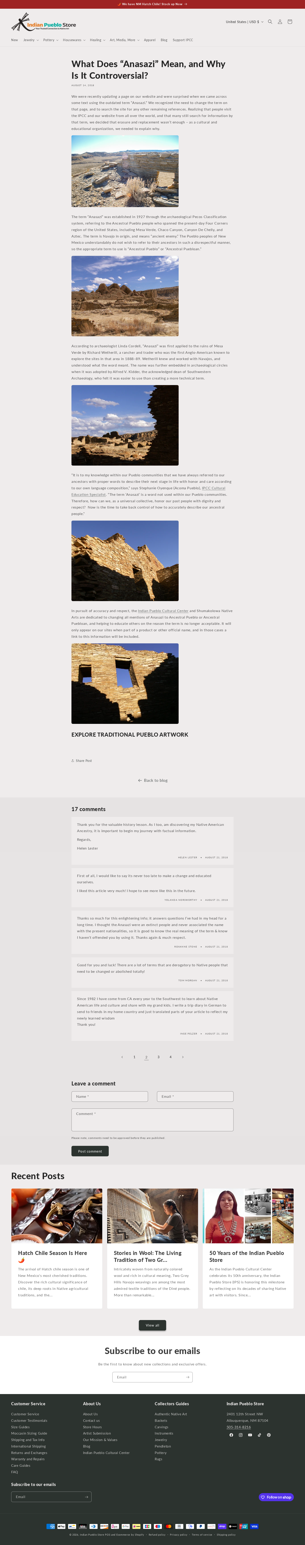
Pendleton (163, 1446)
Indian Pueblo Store (92, 1534)
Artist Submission (97, 1433)
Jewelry (161, 1439)
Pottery (161, 1452)
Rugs (158, 1459)
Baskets (161, 1420)
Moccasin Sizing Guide (29, 1433)
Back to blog (155, 780)
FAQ (14, 1472)
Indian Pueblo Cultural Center (163, 610)
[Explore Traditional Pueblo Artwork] (125, 336)
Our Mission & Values (100, 1439)
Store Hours (92, 1427)
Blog (86, 1446)
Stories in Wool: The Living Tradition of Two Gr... (148, 1256)
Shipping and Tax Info (28, 1439)
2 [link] (146, 1057)
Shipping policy (226, 1534)
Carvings (162, 1427)
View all (152, 1325)
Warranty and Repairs (28, 1459)
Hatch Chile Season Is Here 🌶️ (52, 1256)
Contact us (91, 1420)
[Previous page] (122, 1057)
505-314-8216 (239, 1427)
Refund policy (157, 1534)
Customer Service (25, 1415)
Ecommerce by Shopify (130, 1534)
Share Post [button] (84, 761)
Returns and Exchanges (29, 1452)
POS (107, 1534)
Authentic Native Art (171, 1415)
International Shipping (28, 1446)
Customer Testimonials (29, 1420)
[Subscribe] (187, 1377)
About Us (90, 1415)
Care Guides (21, 1465)
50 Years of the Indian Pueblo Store (246, 1256)
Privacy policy (178, 1534)
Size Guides (20, 1427)
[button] (31, 40)
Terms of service (202, 1534)
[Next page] (183, 1057)
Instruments (164, 1433)
